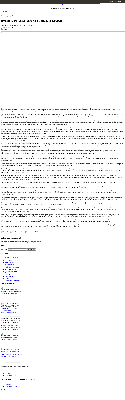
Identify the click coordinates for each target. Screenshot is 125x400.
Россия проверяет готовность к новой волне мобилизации (11, 292)
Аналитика (8, 259)
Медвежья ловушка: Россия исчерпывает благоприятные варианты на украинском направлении (10, 328)
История (7, 273)
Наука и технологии (11, 257)
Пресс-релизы (9, 262)
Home (6, 11)
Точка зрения (9, 276)
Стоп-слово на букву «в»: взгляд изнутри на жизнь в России (12, 355)
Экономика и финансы (12, 280)
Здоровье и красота (11, 271)
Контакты (8, 373)
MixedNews (62, 5)
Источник (4, 29)
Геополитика (9, 260)
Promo (7, 278)
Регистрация (119, 1)
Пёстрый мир (9, 264)
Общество (8, 275)
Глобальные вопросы (12, 267)
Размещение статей (11, 375)
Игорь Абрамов (12, 25)
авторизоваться (36, 242)
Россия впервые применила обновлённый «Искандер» (10, 338)
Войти (7, 383)
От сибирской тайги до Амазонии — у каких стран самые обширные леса (10, 310)
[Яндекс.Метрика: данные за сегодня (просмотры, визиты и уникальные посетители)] (16, 393)
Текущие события (11, 266)
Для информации (6, 16)
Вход (112, 1)
